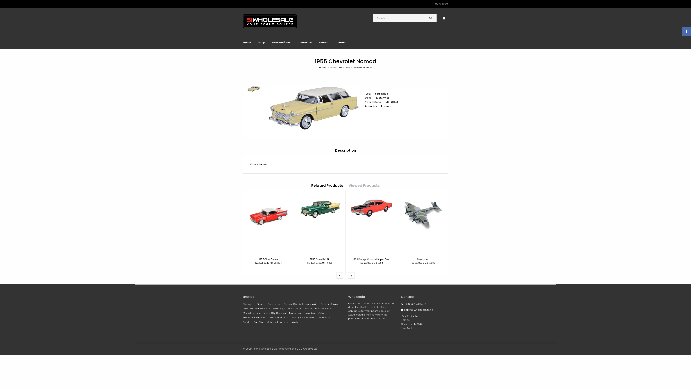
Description (345, 150)
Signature (324, 317)
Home (322, 67)
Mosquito (422, 259)
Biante (260, 304)
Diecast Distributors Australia (300, 304)
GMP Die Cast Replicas (256, 308)
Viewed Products (364, 185)
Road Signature (279, 317)
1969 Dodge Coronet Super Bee (371, 259)
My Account (441, 3)
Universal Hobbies (277, 322)
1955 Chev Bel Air (320, 259)
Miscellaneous (251, 313)
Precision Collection (254, 317)
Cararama (274, 304)
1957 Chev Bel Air (268, 259)
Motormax (336, 67)
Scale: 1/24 (381, 93)
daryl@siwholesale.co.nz (418, 310)
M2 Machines (323, 308)
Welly (295, 322)
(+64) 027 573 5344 (414, 304)
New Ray (310, 313)
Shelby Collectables (303, 317)
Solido (246, 322)
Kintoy (308, 308)
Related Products (327, 185)
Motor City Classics (274, 313)
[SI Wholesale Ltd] (270, 27)
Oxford (322, 313)
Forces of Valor (330, 304)
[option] (313, 108)
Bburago (248, 304)
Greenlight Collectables (287, 308)
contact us (354, 311)
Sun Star (259, 322)
